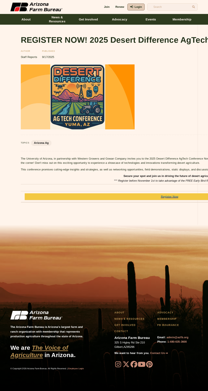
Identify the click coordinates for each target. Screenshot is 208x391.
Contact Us (158, 353)
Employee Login (76, 368)
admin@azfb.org (177, 337)
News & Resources (57, 19)
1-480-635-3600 (177, 341)
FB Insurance (168, 325)
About (26, 19)
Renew (119, 6)
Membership (182, 19)
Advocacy (119, 19)
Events (151, 19)
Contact (121, 331)
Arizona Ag (41, 142)
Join (107, 6)
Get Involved (88, 19)
